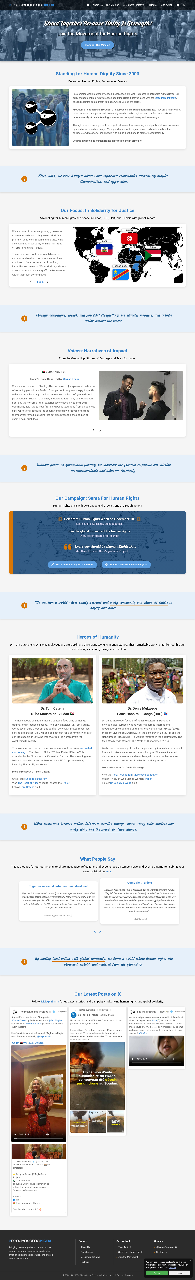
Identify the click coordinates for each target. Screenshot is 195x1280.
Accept (157, 1273)
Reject (179, 1273)
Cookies (172, 1267)
